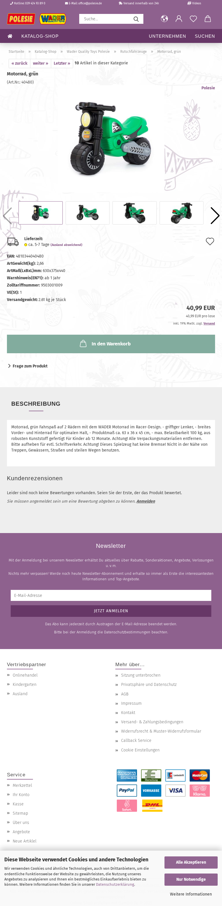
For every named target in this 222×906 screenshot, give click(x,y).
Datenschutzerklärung (115, 884)
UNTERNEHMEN (167, 36)
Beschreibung (36, 404)
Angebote (21, 831)
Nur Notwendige (191, 879)
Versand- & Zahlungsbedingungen (152, 722)
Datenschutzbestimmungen (127, 632)
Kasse (18, 804)
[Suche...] (136, 19)
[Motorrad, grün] (111, 138)
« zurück (19, 63)
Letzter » (62, 63)
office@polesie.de (90, 3)
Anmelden (145, 501)
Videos (196, 3)
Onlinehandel (25, 675)
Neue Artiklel (24, 841)
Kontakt (128, 712)
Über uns (21, 822)
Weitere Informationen (191, 894)
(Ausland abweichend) (66, 245)
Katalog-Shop (40, 36)
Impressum (131, 703)
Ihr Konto (21, 794)
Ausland (20, 693)
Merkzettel (22, 785)
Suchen (205, 36)
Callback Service (136, 740)
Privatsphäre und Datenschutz (149, 684)
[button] (164, 19)
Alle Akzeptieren (191, 862)
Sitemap (20, 813)
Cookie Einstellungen (140, 750)
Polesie (208, 88)
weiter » (40, 63)
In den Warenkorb (111, 344)
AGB (124, 694)
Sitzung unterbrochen (140, 675)
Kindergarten (24, 684)
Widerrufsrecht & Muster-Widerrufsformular (161, 731)
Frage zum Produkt (30, 366)
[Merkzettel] (193, 19)
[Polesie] (39, 19)
